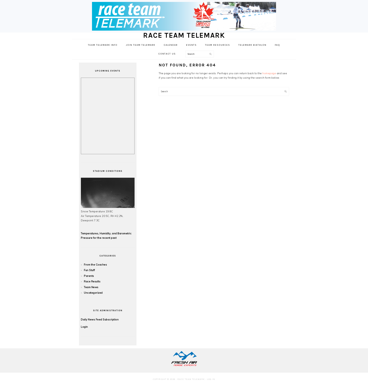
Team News (91, 287)
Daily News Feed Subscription (100, 319)
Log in (211, 379)
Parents (89, 275)
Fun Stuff (89, 270)
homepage (269, 73)
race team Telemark (184, 35)
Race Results (92, 281)
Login (84, 326)
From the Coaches (95, 264)
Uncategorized (93, 292)
